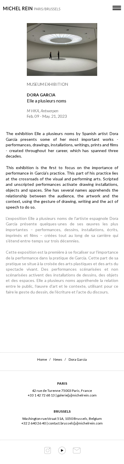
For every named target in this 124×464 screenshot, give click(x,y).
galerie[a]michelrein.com (77, 395)
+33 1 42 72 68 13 (41, 395)
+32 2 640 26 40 (33, 423)
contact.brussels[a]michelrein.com (75, 423)
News (57, 359)
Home (42, 359)
